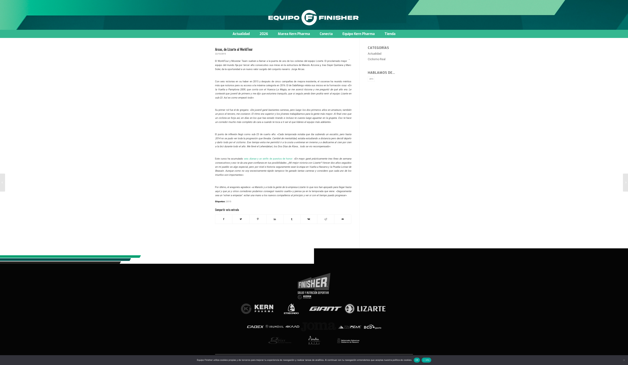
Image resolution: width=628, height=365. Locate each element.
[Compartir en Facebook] (223, 219)
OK (417, 360)
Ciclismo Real (376, 59)
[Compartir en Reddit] (325, 219)
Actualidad (374, 53)
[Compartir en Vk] (308, 219)
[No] (624, 360)
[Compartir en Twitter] (240, 219)
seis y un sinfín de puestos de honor (268, 158)
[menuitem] (241, 34)
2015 (228, 201)
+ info (426, 360)
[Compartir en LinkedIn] (274, 219)
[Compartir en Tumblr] (291, 219)
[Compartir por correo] (342, 219)
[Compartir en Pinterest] (257, 219)
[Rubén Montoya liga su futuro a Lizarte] (2, 183)
